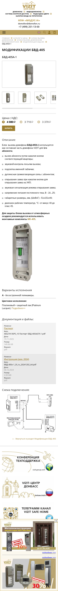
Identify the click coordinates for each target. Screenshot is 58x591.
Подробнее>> (18, 308)
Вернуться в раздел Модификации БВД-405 (36, 438)
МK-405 (31, 219)
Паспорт (8, 328)
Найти (50, 38)
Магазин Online (53, 32)
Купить (8, 128)
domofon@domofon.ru (29, 23)
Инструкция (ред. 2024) (16, 359)
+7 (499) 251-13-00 (29, 26)
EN (38, 32)
